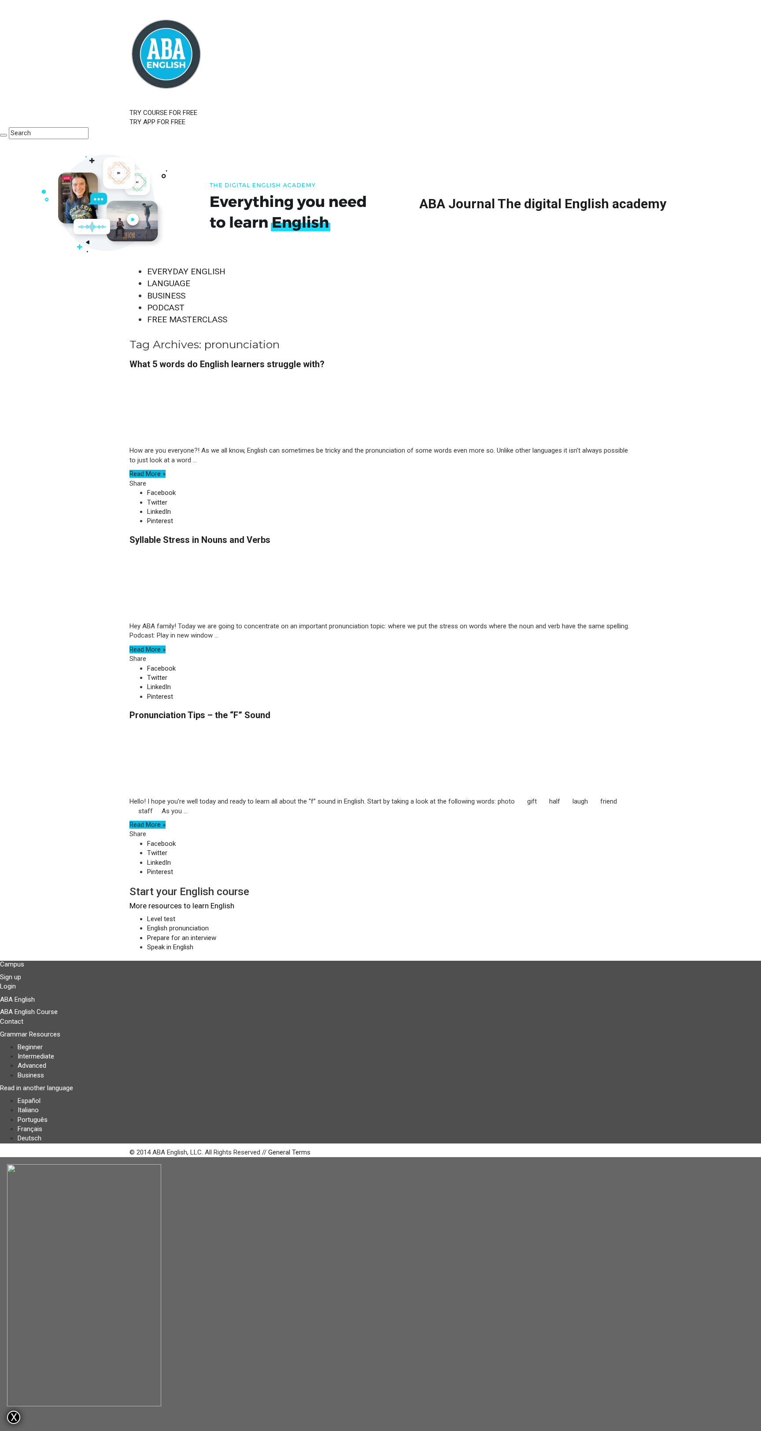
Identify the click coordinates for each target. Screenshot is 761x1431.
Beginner (30, 1047)
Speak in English (170, 947)
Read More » (147, 474)
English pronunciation (178, 928)
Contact (11, 1021)
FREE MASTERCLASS (187, 319)
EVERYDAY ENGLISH (186, 271)
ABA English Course (29, 1012)
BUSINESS (166, 296)
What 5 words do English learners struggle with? (227, 364)
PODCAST (166, 307)
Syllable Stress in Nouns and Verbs (199, 540)
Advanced (32, 1066)
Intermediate (36, 1056)
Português (33, 1120)
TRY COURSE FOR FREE (163, 113)
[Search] (3, 135)
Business (31, 1075)
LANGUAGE (168, 283)
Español (29, 1101)
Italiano (28, 1110)
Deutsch (29, 1138)
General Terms (289, 1152)
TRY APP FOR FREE (157, 122)
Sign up (10, 977)
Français (30, 1129)
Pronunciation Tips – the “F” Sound (199, 715)
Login (8, 986)
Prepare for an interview (181, 938)
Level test (161, 919)
